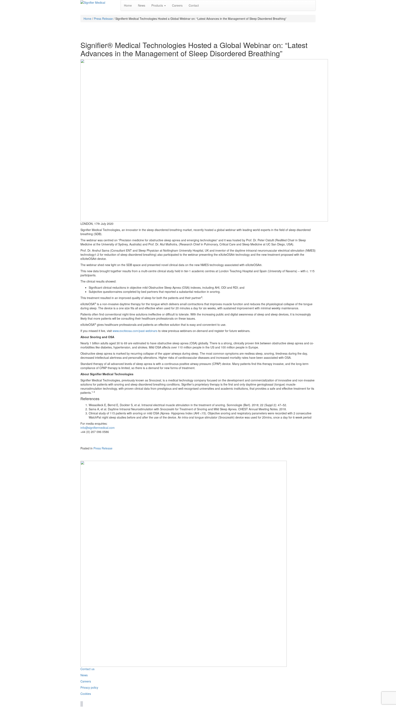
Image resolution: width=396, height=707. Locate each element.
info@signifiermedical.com (97, 428)
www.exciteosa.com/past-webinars (135, 331)
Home (128, 5)
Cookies (85, 694)
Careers (177, 5)
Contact (194, 5)
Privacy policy (89, 687)
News (141, 5)
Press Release (103, 18)
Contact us (87, 669)
